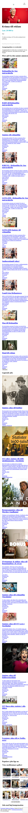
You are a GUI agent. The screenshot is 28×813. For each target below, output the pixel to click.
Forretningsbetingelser (17, 809)
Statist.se (12, 808)
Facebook (3, 808)
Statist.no (8, 808)
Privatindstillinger (5, 811)
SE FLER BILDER (15, 801)
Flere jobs (5, 369)
